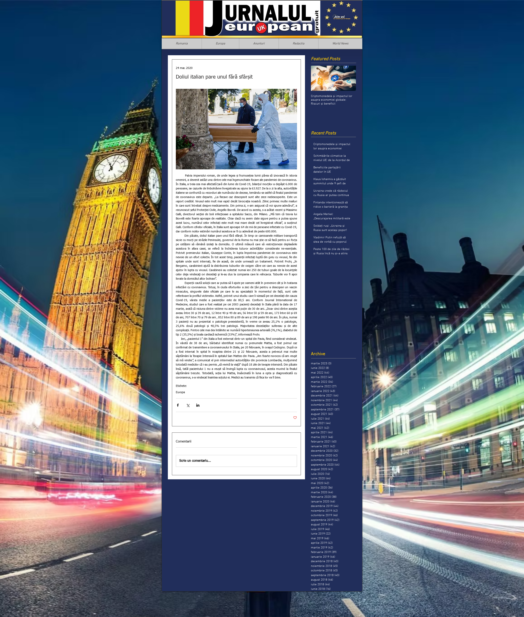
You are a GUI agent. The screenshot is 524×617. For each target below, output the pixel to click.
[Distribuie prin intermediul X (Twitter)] (188, 405)
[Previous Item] (317, 78)
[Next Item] (349, 78)
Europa (180, 392)
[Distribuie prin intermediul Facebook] (178, 405)
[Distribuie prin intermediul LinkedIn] (198, 405)
